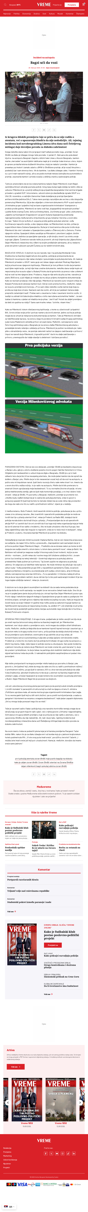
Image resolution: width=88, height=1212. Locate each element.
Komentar (69, 14)
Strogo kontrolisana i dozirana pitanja (60, 966)
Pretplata (72, 5)
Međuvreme (32, 793)
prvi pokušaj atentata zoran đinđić (30, 758)
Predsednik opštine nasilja (15, 848)
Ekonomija (26, 14)
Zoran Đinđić (44, 762)
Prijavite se (57, 5)
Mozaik (60, 14)
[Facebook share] (33, 130)
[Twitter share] (39, 130)
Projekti (6, 1167)
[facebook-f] (45, 1153)
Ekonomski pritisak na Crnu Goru (61, 977)
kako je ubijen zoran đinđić (26, 762)
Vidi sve (10, 911)
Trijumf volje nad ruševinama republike (28, 891)
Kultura (52, 14)
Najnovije (7, 14)
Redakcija (7, 1148)
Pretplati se (53, 945)
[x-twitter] (51, 1153)
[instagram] (62, 1153)
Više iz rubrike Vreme (44, 812)
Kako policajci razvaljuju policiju (68, 826)
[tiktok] (68, 1153)
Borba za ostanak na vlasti (69, 848)
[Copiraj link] (49, 130)
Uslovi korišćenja (10, 1160)
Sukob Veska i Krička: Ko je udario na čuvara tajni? (44, 848)
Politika (16, 14)
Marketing (7, 1156)
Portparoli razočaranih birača (22, 879)
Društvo (37, 14)
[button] (8, 1103)
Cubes (56, 1177)
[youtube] (57, 1153)
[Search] (5, 4)
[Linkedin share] (54, 130)
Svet (44, 14)
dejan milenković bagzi (31, 766)
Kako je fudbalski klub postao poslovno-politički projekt (16, 830)
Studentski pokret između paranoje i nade (29, 902)
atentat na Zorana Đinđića (61, 762)
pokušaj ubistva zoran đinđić (54, 766)
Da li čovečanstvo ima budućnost (61, 986)
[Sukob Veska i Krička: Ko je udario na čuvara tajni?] (44, 830)
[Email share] (44, 130)
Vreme (37, 1177)
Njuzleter (7, 1163)
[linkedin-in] (74, 1153)
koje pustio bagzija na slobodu (59, 758)
